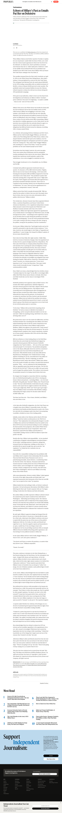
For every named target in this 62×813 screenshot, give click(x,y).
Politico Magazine (32, 52)
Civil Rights (17, 782)
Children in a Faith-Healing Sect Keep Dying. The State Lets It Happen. (17, 723)
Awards (5, 789)
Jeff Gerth (16, 43)
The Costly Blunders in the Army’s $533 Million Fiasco (17, 717)
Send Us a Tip (41, 782)
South (27, 784)
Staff (5, 785)
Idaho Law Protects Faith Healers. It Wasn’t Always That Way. (45, 710)
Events (5, 790)
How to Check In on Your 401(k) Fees (45, 703)
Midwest (28, 781)
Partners (5, 787)
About (5, 781)
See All (16, 789)
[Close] (61, 802)
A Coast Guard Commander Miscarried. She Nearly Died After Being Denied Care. (47, 723)
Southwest (28, 785)
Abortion (17, 781)
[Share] (14, 48)
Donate (56, 1)
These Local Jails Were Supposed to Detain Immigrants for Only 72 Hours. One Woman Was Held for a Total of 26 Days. (47, 699)
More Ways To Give (53, 782)
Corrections (40, 784)
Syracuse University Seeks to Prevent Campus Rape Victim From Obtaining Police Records (17, 711)
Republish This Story (44, 683)
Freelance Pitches (42, 785)
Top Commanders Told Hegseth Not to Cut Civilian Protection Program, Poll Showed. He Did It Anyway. (18, 705)
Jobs (5, 792)
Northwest (28, 782)
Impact (5, 782)
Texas (27, 787)
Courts (16, 784)
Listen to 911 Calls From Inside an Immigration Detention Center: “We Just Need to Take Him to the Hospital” (18, 698)
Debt (16, 787)
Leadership (6, 784)
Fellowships (6, 793)
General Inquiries (41, 781)
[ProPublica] (8, 1)
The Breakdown (17, 7)
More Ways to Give (51, 759)
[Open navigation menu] (52, 2)
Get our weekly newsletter (44, 774)
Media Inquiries (41, 787)
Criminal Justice (18, 785)
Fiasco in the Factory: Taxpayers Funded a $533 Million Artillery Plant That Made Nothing (47, 718)
